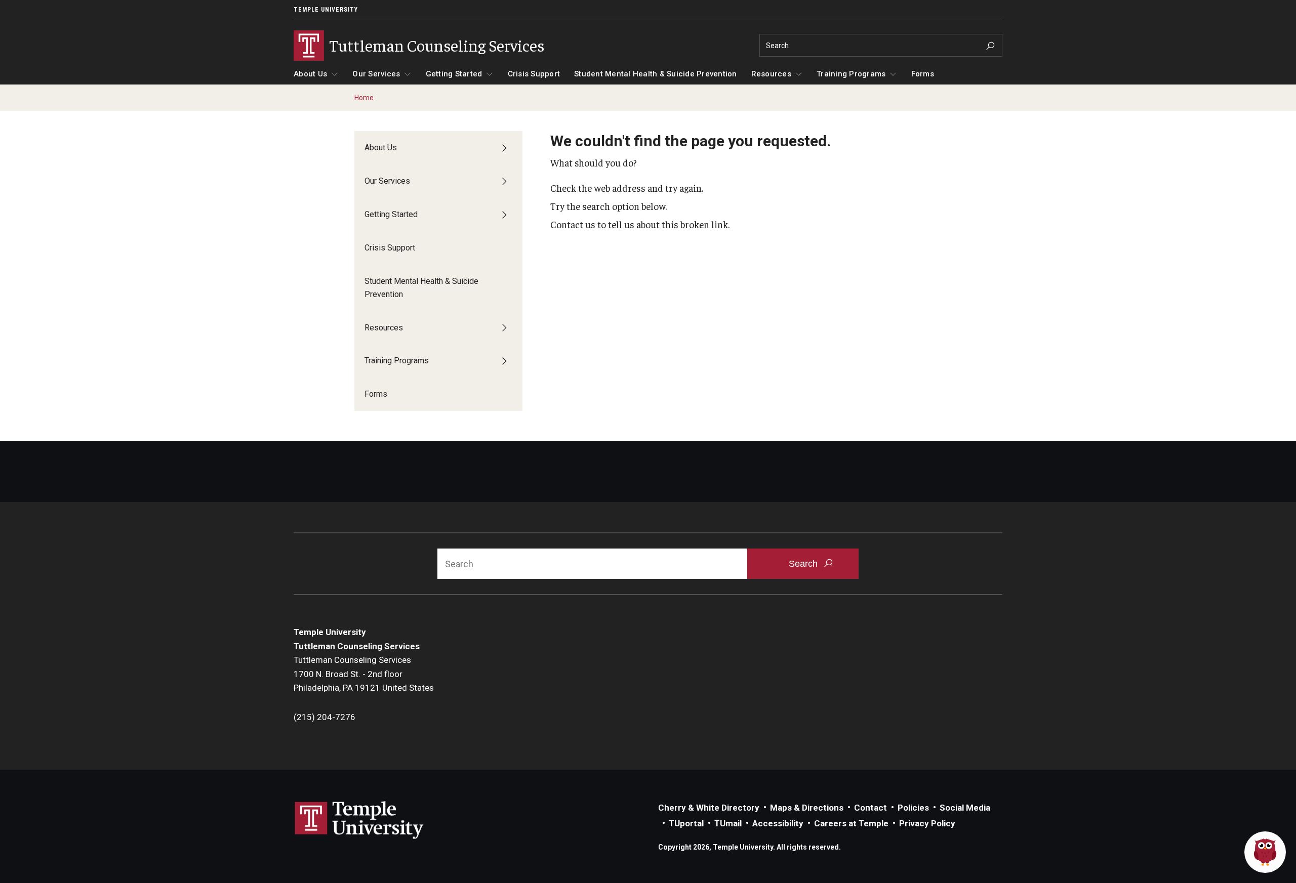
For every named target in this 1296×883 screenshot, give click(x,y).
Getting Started (454, 73)
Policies (913, 808)
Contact (870, 808)
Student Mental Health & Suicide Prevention (655, 73)
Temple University (326, 9)
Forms (922, 73)
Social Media (965, 808)
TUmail (728, 823)
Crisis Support (534, 73)
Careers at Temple (851, 823)
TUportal (686, 823)
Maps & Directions (806, 808)
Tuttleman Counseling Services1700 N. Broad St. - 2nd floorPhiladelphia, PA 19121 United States (364, 674)
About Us (310, 73)
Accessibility (777, 823)
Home (364, 98)
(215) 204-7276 (324, 717)
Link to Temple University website (359, 820)
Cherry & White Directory (708, 808)
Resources (771, 73)
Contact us (572, 224)
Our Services (376, 73)
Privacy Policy (927, 823)
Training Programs (851, 73)
